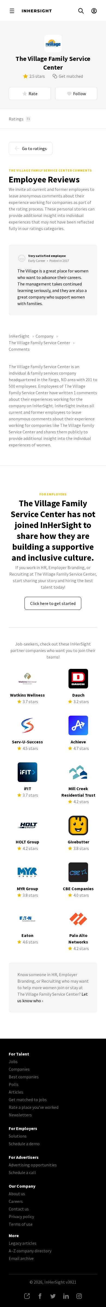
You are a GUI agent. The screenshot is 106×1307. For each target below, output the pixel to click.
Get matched (71, 76)
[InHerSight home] (36, 10)
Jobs (13, 1061)
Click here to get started (53, 603)
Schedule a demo (24, 1143)
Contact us (19, 1209)
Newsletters (20, 1114)
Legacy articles (22, 1243)
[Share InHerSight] (26, 1296)
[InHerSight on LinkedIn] (66, 1296)
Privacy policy (21, 1216)
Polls (13, 1084)
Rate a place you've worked (33, 1107)
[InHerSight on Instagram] (79, 1296)
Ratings (19, 119)
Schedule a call (22, 1172)
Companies (19, 1069)
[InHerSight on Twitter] (53, 1296)
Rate (33, 93)
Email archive (21, 1258)
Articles (16, 1092)
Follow (79, 93)
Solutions (18, 1136)
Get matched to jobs (28, 1099)
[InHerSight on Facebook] (39, 1296)
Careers (16, 1201)
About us (17, 1193)
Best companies (24, 1076)
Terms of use (21, 1224)
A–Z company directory (30, 1250)
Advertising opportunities (33, 1165)
